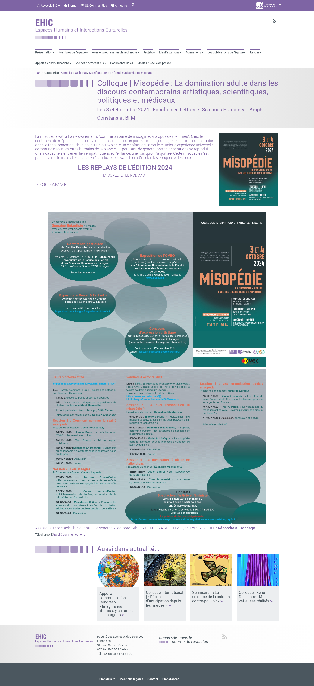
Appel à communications (68, 534)
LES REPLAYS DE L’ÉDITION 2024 (125, 167)
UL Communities (95, 5)
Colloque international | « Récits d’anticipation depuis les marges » (164, 598)
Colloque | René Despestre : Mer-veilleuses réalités (254, 596)
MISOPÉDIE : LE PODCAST (125, 175)
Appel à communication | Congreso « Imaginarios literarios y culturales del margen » (116, 604)
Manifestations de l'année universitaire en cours (120, 72)
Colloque (81, 72)
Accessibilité (49, 5)
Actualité (66, 72)
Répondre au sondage (236, 528)
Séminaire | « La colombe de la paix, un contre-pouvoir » (211, 596)
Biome (71, 5)
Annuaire (120, 5)
